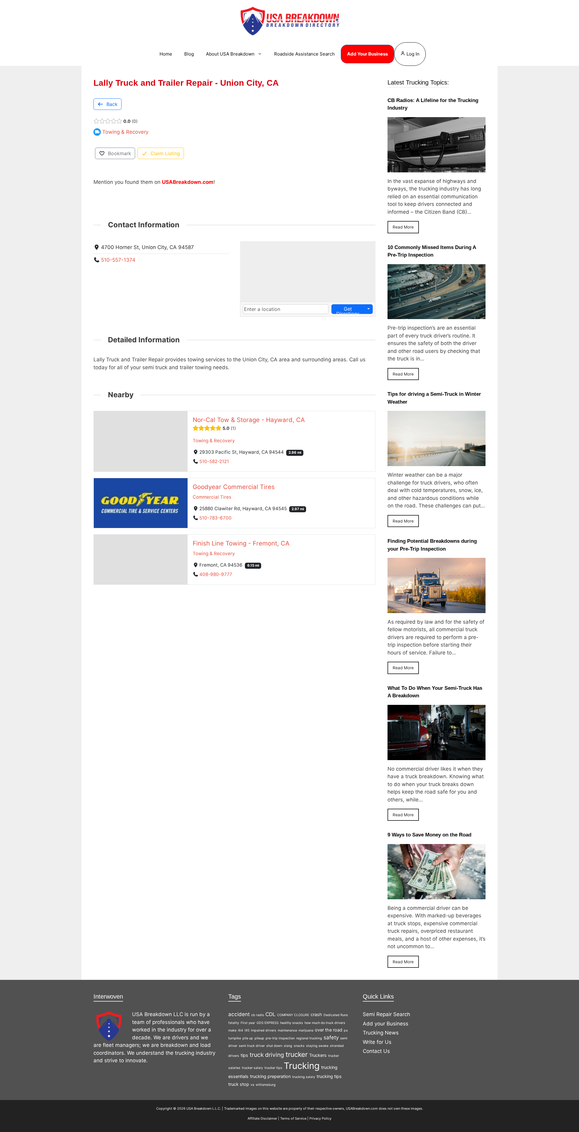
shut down (274, 1046)
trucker (297, 1054)
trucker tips (273, 1068)
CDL (270, 1014)
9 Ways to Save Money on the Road (429, 835)
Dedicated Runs (336, 1015)
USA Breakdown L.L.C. (203, 1108)
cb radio (257, 1015)
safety (331, 1037)
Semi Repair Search (386, 1014)
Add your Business (385, 1024)
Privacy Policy (320, 1118)
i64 (240, 1030)
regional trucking (309, 1038)
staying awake (317, 1046)
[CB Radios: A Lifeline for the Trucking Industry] (437, 168)
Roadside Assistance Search (304, 54)
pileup (259, 1038)
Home (166, 54)
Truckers (318, 1055)
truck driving (267, 1054)
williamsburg (266, 1085)
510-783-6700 (215, 518)
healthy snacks (291, 1023)
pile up (247, 1038)
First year (248, 1023)
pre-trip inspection (280, 1038)
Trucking (302, 1065)
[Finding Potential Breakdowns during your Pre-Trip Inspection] (437, 609)
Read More (403, 227)
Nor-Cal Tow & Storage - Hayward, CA (249, 420)
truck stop (238, 1084)
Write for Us (377, 1042)
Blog (189, 54)
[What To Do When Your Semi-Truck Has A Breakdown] (437, 756)
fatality (233, 1023)
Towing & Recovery (214, 440)
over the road (328, 1029)
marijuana (306, 1030)
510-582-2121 (214, 461)
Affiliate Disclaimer (262, 1118)
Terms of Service (293, 1118)
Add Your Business (367, 54)
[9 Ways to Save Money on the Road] (437, 895)
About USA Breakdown (230, 54)
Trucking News (381, 1033)
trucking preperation (270, 1076)
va (252, 1085)
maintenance (287, 1030)
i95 (247, 1030)
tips (244, 1055)
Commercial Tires (212, 497)
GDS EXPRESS (268, 1023)
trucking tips (329, 1076)
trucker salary (252, 1068)
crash (316, 1014)
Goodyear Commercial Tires (234, 487)
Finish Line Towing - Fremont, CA (241, 543)
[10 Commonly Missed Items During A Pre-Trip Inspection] (437, 315)
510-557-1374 (118, 260)
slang (288, 1046)
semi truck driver (252, 1046)
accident (239, 1014)
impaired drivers (263, 1030)
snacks (299, 1046)
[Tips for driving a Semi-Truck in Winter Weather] (437, 462)
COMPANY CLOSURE (293, 1015)
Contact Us (376, 1051)
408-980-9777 (215, 574)
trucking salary (303, 1077)
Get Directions (347, 310)
